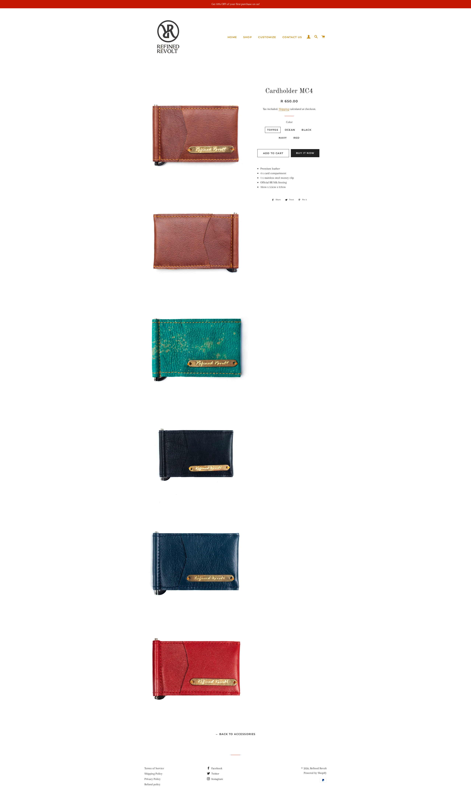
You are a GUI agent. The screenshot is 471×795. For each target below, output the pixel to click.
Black (306, 129)
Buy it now (305, 152)
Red (296, 137)
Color (289, 122)
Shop (247, 37)
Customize (267, 37)
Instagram (217, 779)
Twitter (215, 773)
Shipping (284, 109)
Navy (283, 137)
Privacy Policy (152, 779)
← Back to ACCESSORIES (235, 734)
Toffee (272, 129)
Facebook (216, 768)
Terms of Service (154, 768)
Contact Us (292, 37)
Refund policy (152, 784)
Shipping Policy (153, 773)
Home (232, 37)
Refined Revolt (318, 768)
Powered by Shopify (315, 773)
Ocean (290, 129)
